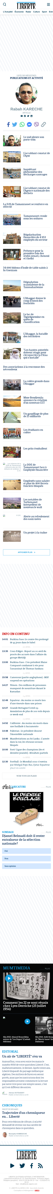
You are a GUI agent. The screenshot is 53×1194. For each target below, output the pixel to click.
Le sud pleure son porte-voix (33, 138)
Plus (48, 787)
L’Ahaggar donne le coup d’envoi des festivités (34, 300)
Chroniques (12, 1105)
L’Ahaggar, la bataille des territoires (35, 335)
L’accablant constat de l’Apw (36, 154)
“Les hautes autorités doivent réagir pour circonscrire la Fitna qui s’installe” (35, 353)
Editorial (10, 1051)
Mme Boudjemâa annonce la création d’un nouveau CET (35, 400)
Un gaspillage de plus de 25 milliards (35, 415)
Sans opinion (10, 866)
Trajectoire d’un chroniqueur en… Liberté (23, 1114)
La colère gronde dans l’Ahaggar (36, 382)
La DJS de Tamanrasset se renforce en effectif (25, 205)
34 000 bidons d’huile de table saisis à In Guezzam (25, 269)
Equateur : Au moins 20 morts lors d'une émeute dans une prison (28, 702)
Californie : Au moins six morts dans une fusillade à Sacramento (29, 724)
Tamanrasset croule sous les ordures (35, 217)
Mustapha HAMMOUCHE (18, 1134)
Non (6, 858)
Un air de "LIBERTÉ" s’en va (22, 1056)
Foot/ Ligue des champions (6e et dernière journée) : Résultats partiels (29, 751)
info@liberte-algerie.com (28, 1184)
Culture (36, 12)
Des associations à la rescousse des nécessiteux (24, 368)
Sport (44, 12)
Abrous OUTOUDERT (16, 1093)
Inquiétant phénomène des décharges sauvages (35, 171)
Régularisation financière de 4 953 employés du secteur (35, 237)
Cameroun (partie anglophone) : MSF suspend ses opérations (29, 679)
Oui (6, 851)
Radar (28, 12)
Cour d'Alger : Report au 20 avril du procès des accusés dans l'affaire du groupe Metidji (28, 654)
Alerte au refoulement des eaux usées (36, 518)
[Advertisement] (26, 43)
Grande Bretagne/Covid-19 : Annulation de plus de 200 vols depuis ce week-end (30, 711)
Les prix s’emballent (35, 448)
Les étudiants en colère (33, 431)
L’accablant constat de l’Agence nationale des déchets (36, 190)
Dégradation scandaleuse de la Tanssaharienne (33, 284)
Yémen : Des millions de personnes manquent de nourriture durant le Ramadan (28, 688)
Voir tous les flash (26, 775)
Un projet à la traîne (35, 532)
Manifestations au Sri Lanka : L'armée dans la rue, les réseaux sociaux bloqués (29, 742)
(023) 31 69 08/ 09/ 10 (26, 1180)
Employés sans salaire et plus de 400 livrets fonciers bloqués (36, 483)
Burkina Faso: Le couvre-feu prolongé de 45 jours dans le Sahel (29, 641)
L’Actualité (8, 12)
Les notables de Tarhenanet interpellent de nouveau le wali (32, 503)
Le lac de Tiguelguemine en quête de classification (33, 318)
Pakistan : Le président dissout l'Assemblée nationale (26, 732)
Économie (19, 12)
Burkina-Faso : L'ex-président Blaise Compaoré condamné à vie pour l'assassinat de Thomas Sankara (28, 665)
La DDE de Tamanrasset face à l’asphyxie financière (35, 467)
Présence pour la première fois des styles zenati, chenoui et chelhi (36, 254)
